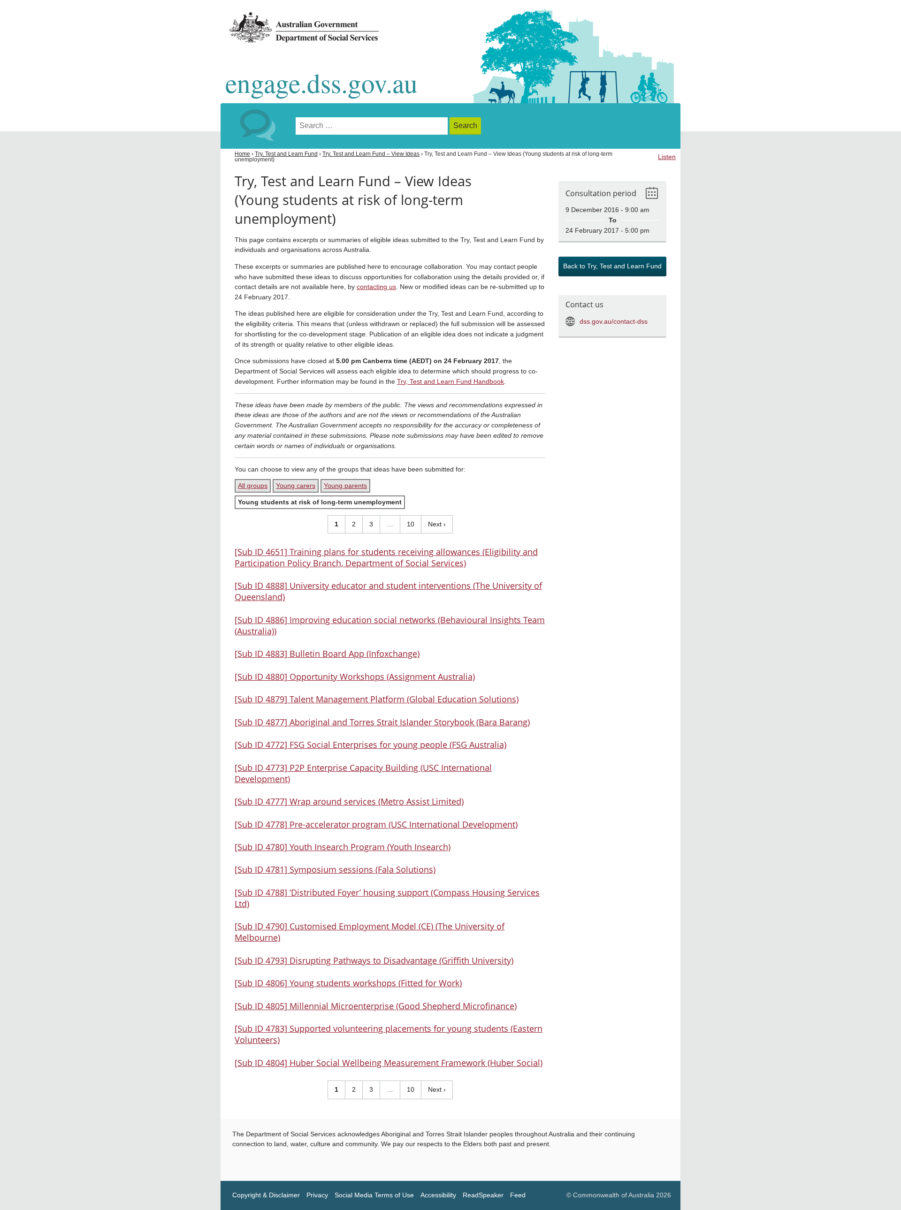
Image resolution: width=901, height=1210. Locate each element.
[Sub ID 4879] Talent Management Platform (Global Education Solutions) (377, 699)
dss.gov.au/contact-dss (614, 321)
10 (407, 524)
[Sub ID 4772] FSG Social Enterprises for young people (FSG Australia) (370, 744)
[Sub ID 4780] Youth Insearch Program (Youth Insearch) (342, 846)
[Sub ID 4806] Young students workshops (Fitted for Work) (348, 983)
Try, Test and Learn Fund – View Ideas (371, 154)
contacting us (376, 286)
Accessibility (438, 1195)
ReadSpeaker (483, 1195)
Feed (518, 1195)
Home (242, 154)
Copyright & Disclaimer (266, 1195)
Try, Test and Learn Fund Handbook (450, 381)
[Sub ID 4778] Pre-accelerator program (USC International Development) (376, 824)
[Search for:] (373, 125)
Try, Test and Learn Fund (286, 154)
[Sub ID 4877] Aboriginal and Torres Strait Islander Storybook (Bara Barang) (382, 722)
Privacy (317, 1195)
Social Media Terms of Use (374, 1195)
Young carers (295, 485)
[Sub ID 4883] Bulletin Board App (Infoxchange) (327, 653)
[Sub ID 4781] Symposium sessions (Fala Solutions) (335, 869)
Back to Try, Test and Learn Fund (612, 266)
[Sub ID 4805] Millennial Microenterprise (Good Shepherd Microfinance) (376, 1006)
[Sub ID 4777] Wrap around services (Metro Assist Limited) (349, 801)
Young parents (345, 485)
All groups (252, 485)
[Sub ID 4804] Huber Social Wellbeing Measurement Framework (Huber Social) (388, 1062)
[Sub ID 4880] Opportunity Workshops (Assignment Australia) (355, 676)
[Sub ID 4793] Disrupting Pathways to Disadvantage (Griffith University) (374, 960)
